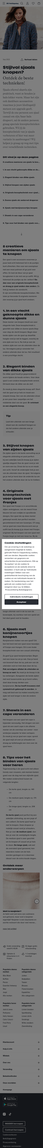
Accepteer (21, 602)
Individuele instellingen (21, 597)
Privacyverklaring (11, 590)
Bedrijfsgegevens (25, 590)
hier (19, 587)
